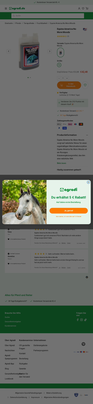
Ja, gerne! (68, 210)
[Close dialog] (88, 182)
